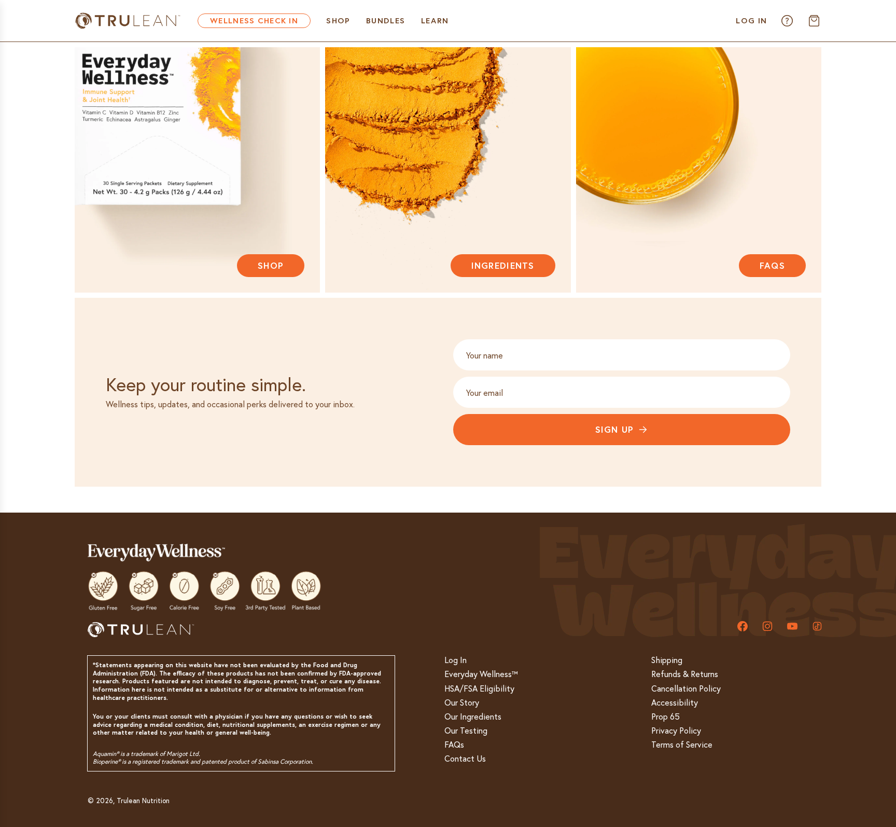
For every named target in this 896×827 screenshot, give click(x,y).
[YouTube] (792, 626)
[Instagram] (767, 626)
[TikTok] (817, 626)
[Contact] (787, 20)
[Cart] (814, 20)
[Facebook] (742, 626)
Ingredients (503, 265)
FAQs (772, 265)
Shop (271, 265)
